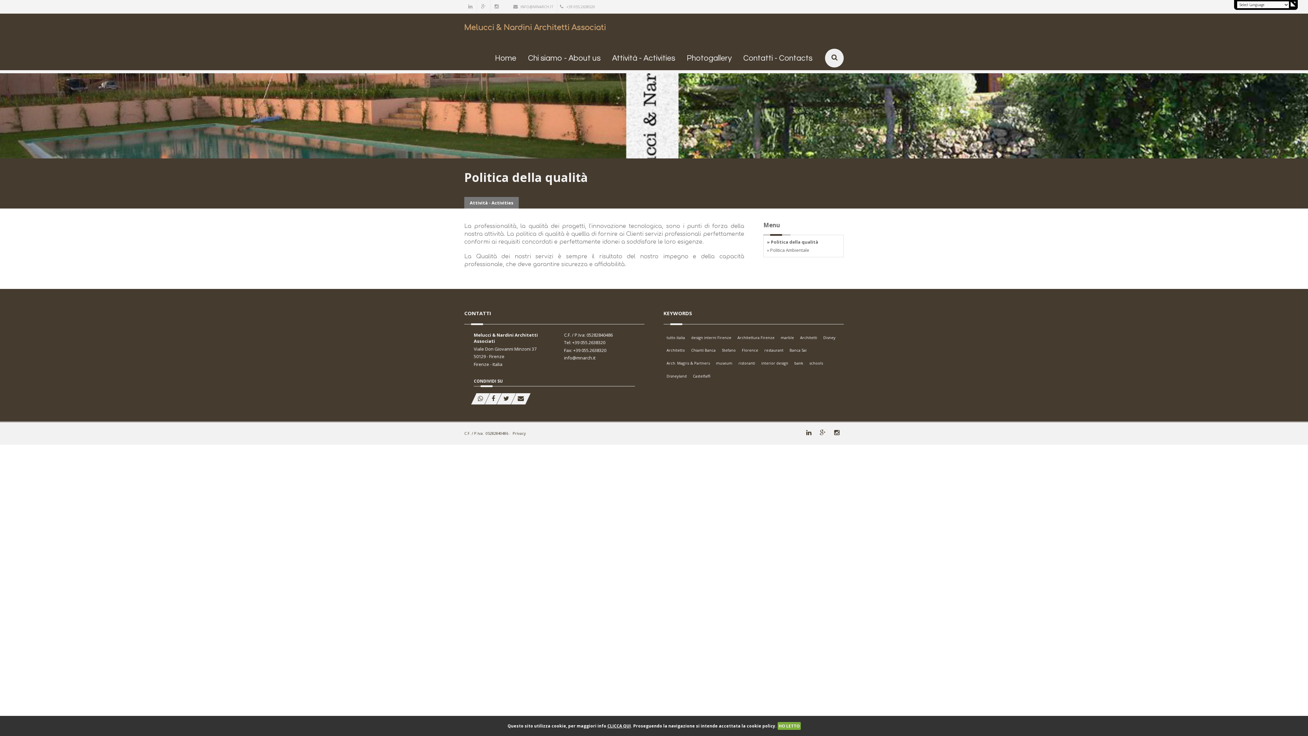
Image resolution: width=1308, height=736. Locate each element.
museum (724, 363)
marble (787, 337)
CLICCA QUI (619, 726)
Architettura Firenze (756, 337)
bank (798, 363)
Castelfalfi (701, 376)
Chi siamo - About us (564, 58)
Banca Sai (798, 350)
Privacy (519, 433)
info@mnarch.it (537, 6)
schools (816, 363)
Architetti (808, 337)
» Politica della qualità (792, 242)
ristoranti (746, 363)
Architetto (676, 350)
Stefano (729, 350)
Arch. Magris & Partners (688, 363)
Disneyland (677, 376)
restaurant (773, 350)
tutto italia (676, 337)
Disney (829, 337)
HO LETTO (789, 726)
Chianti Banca (703, 350)
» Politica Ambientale (788, 250)
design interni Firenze (711, 337)
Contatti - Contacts (777, 58)
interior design (774, 363)
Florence (750, 350)
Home (505, 58)
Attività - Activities (643, 58)
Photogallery (709, 58)
